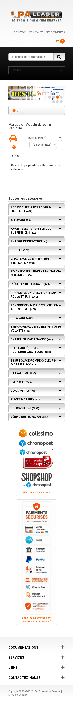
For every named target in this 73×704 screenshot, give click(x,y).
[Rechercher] (59, 56)
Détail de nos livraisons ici (36, 492)
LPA (36, 691)
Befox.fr (56, 691)
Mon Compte (36, 32)
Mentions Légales (18, 695)
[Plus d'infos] (36, 93)
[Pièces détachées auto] (36, 16)
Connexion (20, 32)
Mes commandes (55, 32)
